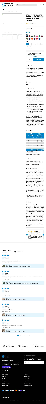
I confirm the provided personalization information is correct (34, 54)
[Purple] (34, 39)
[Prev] (3, 23)
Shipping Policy (41, 191)
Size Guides (4, 380)
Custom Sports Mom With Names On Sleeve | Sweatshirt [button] (15, 299)
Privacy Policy (26, 380)
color (27, 34)
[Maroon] (42, 36)
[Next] (21, 23)
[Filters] (14, 252)
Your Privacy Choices (28, 385)
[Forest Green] (32, 36)
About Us (3, 378)
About (30, 9)
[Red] (37, 39)
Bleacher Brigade (6, 397)
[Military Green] (27, 39)
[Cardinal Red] (30, 36)
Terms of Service (27, 383)
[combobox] (26, 5)
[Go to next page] (30, 335)
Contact (34, 9)
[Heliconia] (37, 36)
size (27, 41)
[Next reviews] (43, 235)
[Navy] (30, 39)
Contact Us (4, 376)
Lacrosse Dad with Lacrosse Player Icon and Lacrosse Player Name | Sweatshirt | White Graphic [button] (22, 283)
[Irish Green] (39, 36)
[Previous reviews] (27, 235)
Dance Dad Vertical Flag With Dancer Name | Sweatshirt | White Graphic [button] (18, 266)
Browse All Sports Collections (16, 9)
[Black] (27, 36)
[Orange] (32, 39)
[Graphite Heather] (34, 36)
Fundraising (25, 9)
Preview (35, 56)
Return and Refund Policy (37, 224)
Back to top (23, 349)
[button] (43, 5)
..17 (11, 32)
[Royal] (39, 39)
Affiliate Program (5, 385)
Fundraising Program (6, 383)
